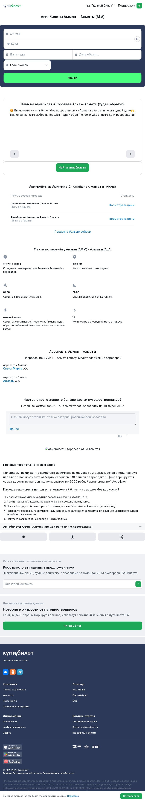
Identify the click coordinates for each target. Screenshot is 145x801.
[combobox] (72, 34)
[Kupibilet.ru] (12, 6)
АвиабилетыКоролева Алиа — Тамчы (34, 203)
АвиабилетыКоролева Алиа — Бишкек (35, 217)
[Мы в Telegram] (20, 672)
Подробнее (73, 796)
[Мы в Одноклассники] (13, 672)
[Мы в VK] (5, 672)
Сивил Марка (12, 368)
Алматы (8, 381)
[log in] (139, 5)
